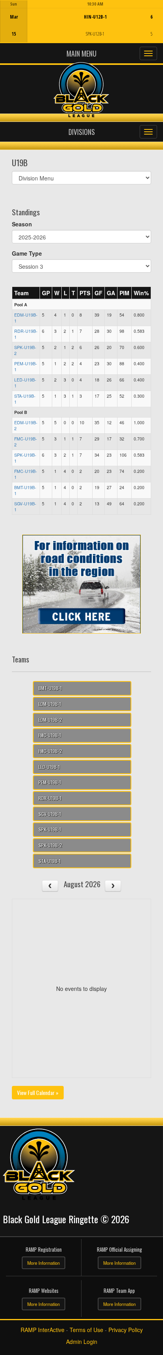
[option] (81, 21)
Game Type (27, 253)
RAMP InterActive (42, 1330)
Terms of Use (86, 1330)
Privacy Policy (125, 1330)
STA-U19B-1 (49, 861)
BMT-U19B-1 (50, 688)
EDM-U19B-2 (50, 719)
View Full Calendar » (38, 1092)
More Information (43, 1263)
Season (22, 224)
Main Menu (81, 53)
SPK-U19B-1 (49, 829)
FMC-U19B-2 (50, 751)
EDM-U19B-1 (49, 704)
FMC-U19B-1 (49, 735)
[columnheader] (26, 293)
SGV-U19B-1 (49, 814)
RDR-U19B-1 (49, 798)
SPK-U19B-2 (50, 845)
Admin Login (81, 1342)
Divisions (81, 132)
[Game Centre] (81, 27)
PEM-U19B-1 (49, 782)
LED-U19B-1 (49, 766)
